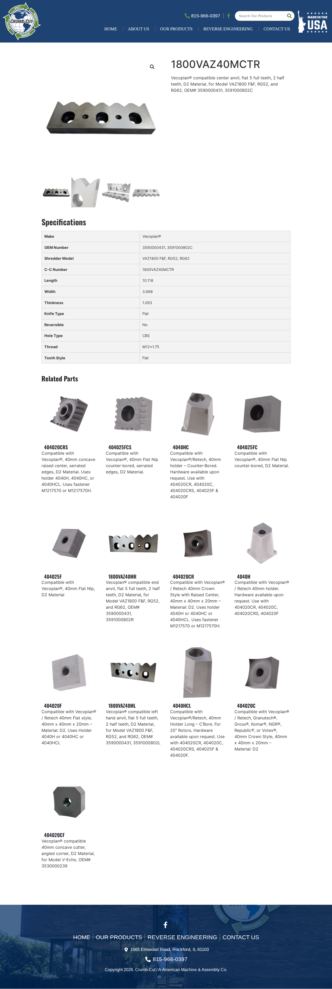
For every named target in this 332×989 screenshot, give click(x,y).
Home (110, 28)
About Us (138, 28)
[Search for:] (265, 16)
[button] (152, 67)
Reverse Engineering (228, 28)
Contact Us (277, 28)
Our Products (176, 28)
